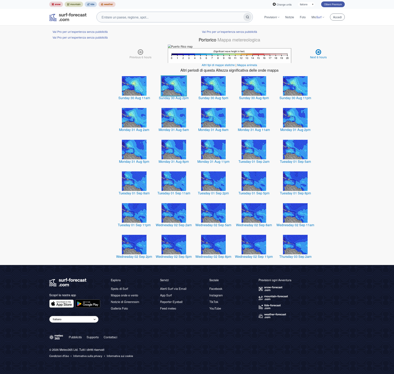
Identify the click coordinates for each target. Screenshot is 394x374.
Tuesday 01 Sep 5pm (253, 193)
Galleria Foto (119, 308)
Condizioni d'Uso (59, 356)
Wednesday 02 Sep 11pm (254, 256)
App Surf (166, 295)
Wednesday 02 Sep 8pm (213, 256)
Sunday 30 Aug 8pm (254, 97)
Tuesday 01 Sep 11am (173, 193)
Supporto (93, 337)
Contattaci (110, 337)
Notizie (289, 17)
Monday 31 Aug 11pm (213, 161)
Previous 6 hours (140, 57)
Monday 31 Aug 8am (213, 129)
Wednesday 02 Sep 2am (174, 225)
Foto (303, 17)
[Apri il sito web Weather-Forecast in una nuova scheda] (107, 4)
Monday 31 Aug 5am (174, 129)
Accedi (337, 17)
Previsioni (270, 17)
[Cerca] (247, 17)
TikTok (213, 301)
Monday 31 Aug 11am (254, 129)
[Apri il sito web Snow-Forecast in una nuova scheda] (56, 4)
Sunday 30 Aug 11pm (295, 97)
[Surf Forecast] (68, 17)
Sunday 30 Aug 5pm (213, 97)
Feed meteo (168, 308)
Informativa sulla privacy (87, 356)
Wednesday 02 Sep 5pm (174, 256)
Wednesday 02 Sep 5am (213, 225)
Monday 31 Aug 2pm (295, 129)
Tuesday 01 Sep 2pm (213, 193)
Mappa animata (247, 65)
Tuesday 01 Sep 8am (134, 193)
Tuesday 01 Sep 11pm (134, 225)
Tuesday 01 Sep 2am (253, 161)
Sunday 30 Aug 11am (134, 97)
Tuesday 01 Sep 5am (295, 161)
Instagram (216, 295)
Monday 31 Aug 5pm (134, 161)
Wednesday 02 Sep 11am (295, 225)
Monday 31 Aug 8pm (174, 161)
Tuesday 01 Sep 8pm (295, 193)
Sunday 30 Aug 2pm (174, 97)
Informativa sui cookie (120, 356)
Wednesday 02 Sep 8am (254, 225)
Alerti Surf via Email (173, 288)
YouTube (215, 308)
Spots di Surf (119, 288)
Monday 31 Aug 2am (134, 129)
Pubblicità (75, 337)
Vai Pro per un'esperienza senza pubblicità (80, 32)
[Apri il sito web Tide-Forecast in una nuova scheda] (91, 4)
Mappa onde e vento (124, 295)
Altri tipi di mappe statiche (218, 65)
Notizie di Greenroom (125, 301)
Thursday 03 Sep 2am (295, 256)
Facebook (215, 288)
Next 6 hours (318, 57)
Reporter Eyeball (171, 301)
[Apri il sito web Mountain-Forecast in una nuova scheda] (74, 4)
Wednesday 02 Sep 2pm (134, 256)
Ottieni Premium (333, 4)
